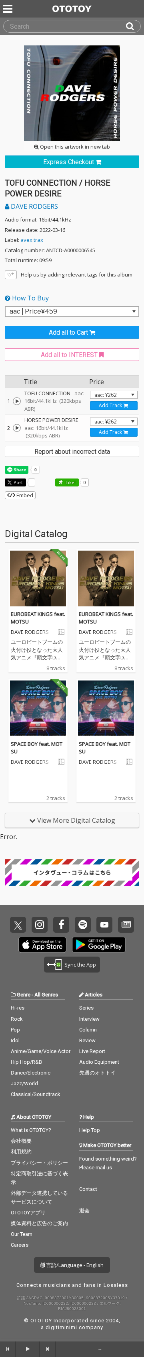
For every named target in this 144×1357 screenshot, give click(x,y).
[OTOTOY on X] (18, 925)
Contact (88, 1189)
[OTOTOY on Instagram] (40, 925)
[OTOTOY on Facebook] (61, 925)
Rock (17, 1019)
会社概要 (21, 1141)
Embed (24, 495)
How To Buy (29, 298)
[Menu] (8, 9)
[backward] (8, 1349)
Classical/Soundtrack (35, 1094)
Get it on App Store (42, 945)
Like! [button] (70, 482)
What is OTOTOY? (31, 1130)
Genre (23, 995)
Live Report (92, 1051)
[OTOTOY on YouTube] (104, 925)
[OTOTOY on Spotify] (83, 925)
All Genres (46, 995)
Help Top (89, 1130)
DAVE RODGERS (33, 206)
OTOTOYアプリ (28, 1213)
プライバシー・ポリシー (39, 1163)
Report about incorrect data (72, 451)
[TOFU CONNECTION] (16, 401)
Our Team (21, 1234)
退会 (84, 1211)
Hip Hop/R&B (26, 1062)
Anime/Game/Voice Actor (40, 1051)
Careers (19, 1245)
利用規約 (21, 1152)
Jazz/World (24, 1083)
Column (88, 1030)
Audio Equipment (99, 1062)
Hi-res (17, 1008)
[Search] (133, 26)
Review (87, 1040)
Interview (89, 1019)
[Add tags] (11, 274)
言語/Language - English (74, 1265)
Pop (15, 1030)
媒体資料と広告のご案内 (39, 1223)
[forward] (48, 1349)
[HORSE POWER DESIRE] (16, 428)
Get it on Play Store (99, 945)
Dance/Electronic (30, 1073)
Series (86, 1008)
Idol (15, 1040)
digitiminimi (61, 1327)
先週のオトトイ (97, 1073)
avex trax (31, 239)
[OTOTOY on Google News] (126, 925)
